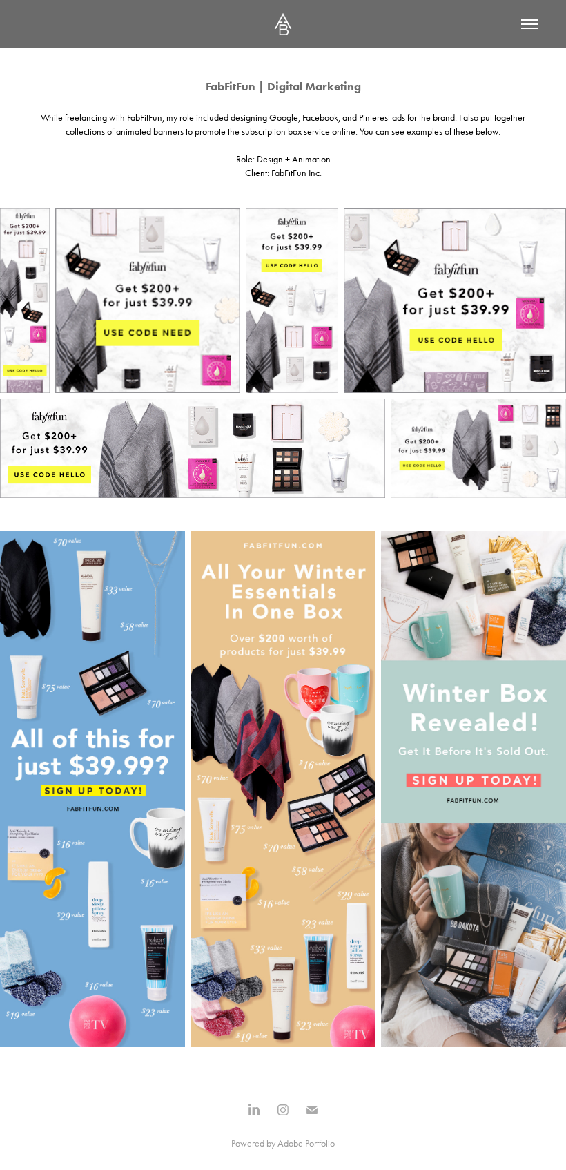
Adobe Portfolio (306, 1143)
